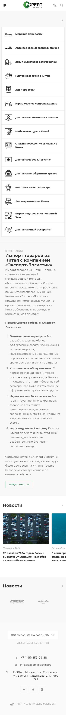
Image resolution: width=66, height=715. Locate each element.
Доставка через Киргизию (33, 159)
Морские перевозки (29, 34)
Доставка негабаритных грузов (36, 173)
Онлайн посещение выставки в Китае (36, 145)
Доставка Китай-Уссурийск (33, 229)
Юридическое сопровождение (36, 103)
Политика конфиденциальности (36, 704)
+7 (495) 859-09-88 (34, 657)
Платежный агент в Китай (32, 75)
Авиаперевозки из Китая (32, 201)
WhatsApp (42, 689)
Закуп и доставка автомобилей (36, 61)
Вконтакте (24, 689)
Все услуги (62, 20)
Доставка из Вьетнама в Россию (36, 117)
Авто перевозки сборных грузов (37, 48)
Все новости (62, 505)
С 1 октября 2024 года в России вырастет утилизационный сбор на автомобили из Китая (24, 556)
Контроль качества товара (32, 187)
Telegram (33, 689)
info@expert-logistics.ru (35, 664)
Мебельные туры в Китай (32, 131)
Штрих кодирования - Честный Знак (36, 215)
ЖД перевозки (25, 89)
